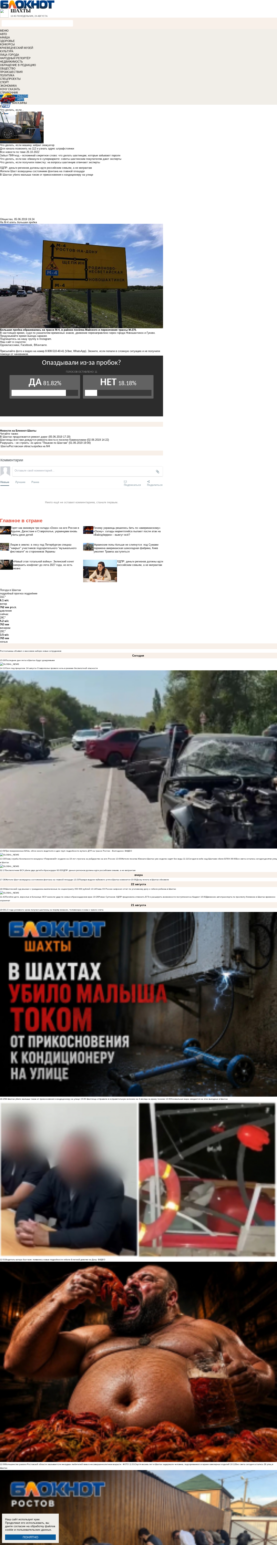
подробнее (30, 593)
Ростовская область (21, 446)
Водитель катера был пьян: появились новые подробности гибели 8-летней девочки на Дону (51, 1259)
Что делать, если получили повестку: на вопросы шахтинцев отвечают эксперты (50, 162)
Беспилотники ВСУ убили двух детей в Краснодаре (30, 870)
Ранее (35, 482)
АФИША (5, 37)
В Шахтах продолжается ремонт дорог (24, 436)
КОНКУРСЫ (7, 44)
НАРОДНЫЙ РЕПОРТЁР (15, 58)
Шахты (5, 446)
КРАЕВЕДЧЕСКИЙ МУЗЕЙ (16, 47)
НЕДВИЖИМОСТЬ (11, 61)
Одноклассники (9, 345)
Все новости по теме (13, 152)
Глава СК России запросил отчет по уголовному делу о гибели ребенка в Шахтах (136, 889)
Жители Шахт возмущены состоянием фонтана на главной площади (39, 880)
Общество (6, 219)
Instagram (45, 338)
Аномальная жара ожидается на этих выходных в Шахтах (199, 1099)
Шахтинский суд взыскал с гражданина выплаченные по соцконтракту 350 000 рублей (47, 889)
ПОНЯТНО (30, 1537)
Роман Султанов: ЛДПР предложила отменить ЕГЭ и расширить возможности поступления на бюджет (149, 897)
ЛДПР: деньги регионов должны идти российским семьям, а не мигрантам (98, 870)
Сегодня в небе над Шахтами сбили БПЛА (209, 859)
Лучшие (20, 482)
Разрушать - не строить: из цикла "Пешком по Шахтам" (34, 442)
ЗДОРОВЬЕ (7, 41)
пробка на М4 (41, 446)
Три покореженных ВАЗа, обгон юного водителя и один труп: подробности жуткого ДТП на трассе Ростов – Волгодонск (64, 851)
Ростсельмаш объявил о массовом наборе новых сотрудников (30, 651)
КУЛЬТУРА (6, 51)
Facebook (26, 345)
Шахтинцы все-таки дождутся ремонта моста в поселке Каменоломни (43, 439)
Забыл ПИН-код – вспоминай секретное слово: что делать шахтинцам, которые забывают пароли (60, 155)
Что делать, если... (12, 109)
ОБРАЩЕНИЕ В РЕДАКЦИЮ (18, 65)
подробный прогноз (12, 593)
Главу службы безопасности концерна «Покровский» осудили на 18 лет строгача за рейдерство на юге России (60, 859)
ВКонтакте (40, 345)
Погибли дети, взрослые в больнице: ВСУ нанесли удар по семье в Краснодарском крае (49, 897)
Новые (4, 482)
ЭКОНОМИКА (8, 85)
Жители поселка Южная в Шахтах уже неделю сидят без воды (152, 859)
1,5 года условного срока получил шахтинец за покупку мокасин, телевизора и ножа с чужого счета (54, 910)
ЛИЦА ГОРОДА (9, 54)
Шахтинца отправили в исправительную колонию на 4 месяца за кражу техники (125, 1099)
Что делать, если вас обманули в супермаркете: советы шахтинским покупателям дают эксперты (60, 158)
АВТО (3, 34)
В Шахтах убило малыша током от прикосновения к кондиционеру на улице (42, 1099)
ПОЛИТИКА (7, 75)
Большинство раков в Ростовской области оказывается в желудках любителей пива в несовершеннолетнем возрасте (63, 1464)
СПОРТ (4, 82)
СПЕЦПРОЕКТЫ (10, 78)
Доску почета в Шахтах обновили (152, 880)
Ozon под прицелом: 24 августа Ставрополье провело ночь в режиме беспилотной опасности (51, 668)
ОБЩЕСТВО (7, 68)
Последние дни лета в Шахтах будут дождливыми (30, 660)
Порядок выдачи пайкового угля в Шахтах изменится (104, 880)
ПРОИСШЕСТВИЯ (11, 72)
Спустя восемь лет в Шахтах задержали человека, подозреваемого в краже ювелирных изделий (182, 1464)
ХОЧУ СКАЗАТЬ (10, 89)
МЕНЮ (4, 30)
